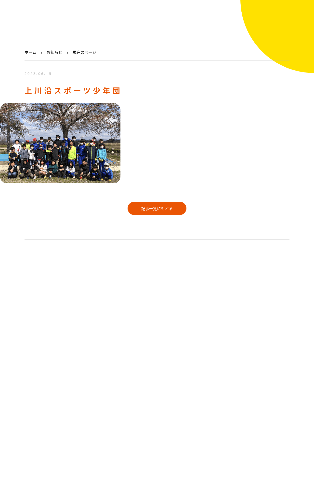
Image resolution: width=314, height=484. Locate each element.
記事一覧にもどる (157, 208)
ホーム (30, 52)
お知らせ (54, 52)
